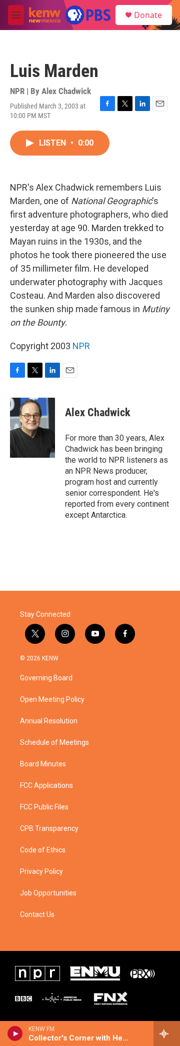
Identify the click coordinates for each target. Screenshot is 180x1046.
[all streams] (167, 1033)
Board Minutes (43, 764)
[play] (15, 1033)
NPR (81, 346)
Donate (148, 15)
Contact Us (37, 914)
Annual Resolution (49, 721)
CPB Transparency (49, 828)
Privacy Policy (41, 871)
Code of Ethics (43, 850)
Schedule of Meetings (54, 742)
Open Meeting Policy (52, 699)
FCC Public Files (44, 807)
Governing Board (46, 678)
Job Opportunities (48, 893)
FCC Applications (46, 785)
